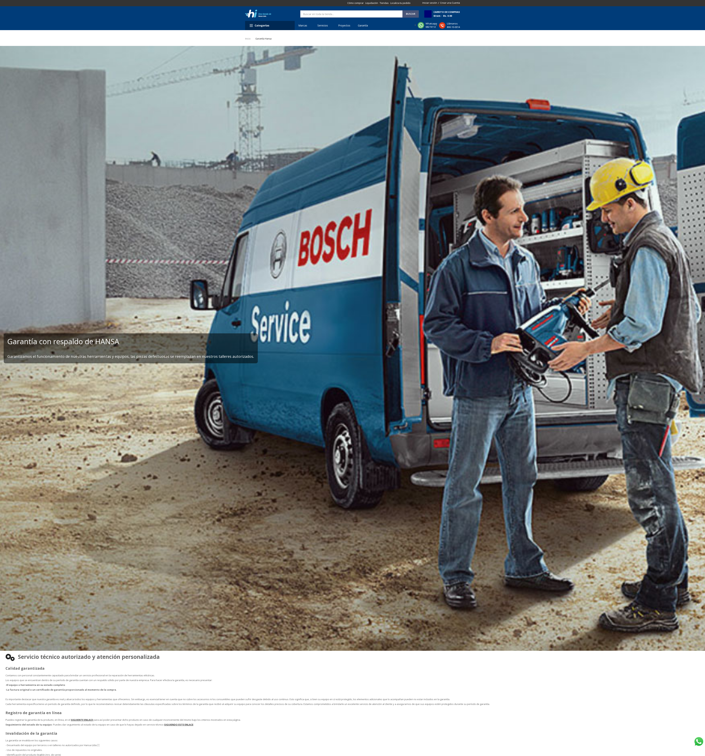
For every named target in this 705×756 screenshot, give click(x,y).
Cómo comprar (355, 3)
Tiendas (384, 3)
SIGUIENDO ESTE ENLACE (178, 724)
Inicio (248, 38)
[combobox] (351, 13)
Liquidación (371, 3)
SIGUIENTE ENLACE (82, 719)
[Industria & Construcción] (258, 13)
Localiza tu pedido (400, 3)
